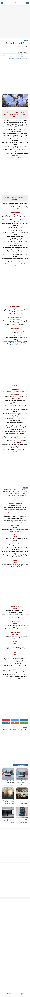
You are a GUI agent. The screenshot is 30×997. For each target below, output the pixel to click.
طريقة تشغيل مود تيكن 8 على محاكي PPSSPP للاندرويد (14, 489)
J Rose (15, 2)
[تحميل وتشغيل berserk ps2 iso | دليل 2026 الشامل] (8, 812)
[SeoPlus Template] (22, 994)
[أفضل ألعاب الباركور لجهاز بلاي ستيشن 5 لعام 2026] (8, 774)
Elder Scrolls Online (16, 120)
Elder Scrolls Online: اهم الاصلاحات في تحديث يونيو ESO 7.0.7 (14, 55)
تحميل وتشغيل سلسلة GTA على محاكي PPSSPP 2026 (14, 491)
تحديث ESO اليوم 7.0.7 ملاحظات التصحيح (16, 58)
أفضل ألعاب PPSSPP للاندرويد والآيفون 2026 (16, 493)
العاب (26, 40)
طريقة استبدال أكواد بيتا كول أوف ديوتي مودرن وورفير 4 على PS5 (22, 782)
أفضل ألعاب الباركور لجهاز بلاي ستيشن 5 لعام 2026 (8, 782)
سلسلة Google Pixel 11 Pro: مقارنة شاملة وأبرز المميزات (14, 495)
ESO (16, 205)
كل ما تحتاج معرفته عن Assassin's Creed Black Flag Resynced (8, 801)
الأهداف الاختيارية (15, 433)
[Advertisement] (15, 22)
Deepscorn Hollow (15, 344)
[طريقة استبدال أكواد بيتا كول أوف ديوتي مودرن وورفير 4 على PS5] (22, 774)
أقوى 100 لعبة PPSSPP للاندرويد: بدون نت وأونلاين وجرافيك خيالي (22, 820)
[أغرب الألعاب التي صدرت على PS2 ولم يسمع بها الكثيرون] (22, 793)
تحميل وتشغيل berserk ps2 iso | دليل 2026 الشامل (8, 820)
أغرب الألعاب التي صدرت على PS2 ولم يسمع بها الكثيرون (23, 801)
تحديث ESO (12, 146)
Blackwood (15, 155)
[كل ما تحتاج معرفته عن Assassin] (8, 793)
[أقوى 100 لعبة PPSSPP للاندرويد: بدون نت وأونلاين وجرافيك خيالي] (22, 812)
